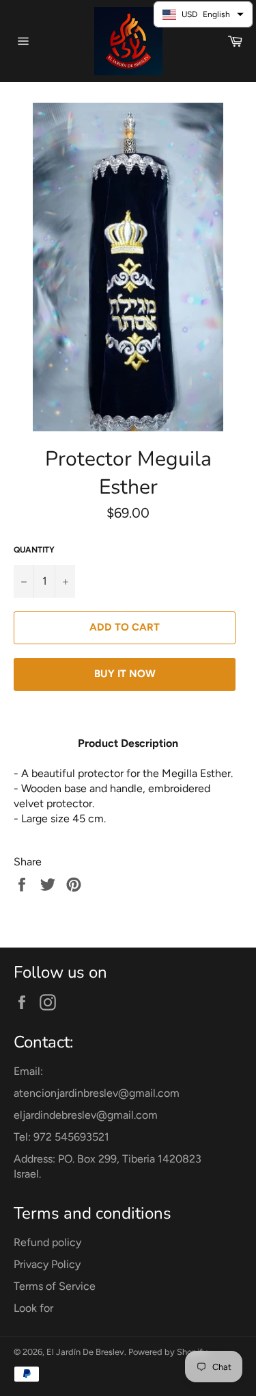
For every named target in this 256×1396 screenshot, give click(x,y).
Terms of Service (55, 1286)
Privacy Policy (47, 1264)
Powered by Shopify (168, 1352)
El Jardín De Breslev (85, 1352)
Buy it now (125, 674)
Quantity (34, 550)
